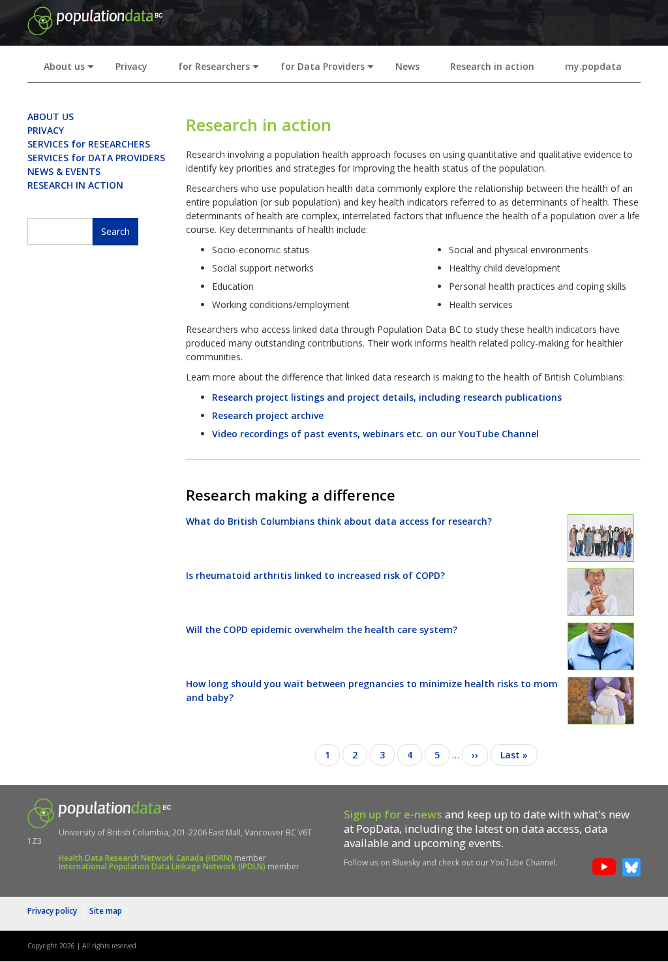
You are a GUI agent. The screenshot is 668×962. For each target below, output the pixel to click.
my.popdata (593, 66)
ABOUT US (50, 116)
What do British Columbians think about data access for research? (339, 521)
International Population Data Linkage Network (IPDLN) (162, 866)
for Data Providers (330, 70)
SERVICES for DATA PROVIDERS (96, 157)
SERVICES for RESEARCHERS (88, 144)
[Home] (94, 20)
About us (71, 70)
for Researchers (221, 70)
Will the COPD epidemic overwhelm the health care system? (321, 629)
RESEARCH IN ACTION (75, 185)
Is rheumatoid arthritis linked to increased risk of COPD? (315, 575)
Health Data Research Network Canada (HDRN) (145, 857)
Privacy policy (52, 910)
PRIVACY (45, 130)
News (407, 66)
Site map (105, 910)
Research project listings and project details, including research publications (387, 397)
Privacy (131, 66)
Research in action (492, 66)
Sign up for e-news (393, 814)
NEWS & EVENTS (63, 171)
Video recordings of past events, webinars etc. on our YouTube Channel (375, 433)
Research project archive (268, 415)
